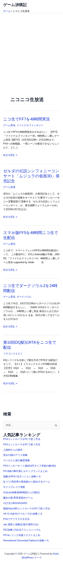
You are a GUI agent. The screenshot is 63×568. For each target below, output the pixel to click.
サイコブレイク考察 (14, 487)
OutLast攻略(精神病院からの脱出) (21, 492)
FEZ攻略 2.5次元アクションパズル (22, 530)
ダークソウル (24, 296)
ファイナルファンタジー (30, 125)
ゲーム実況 (9, 125)
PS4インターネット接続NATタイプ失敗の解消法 (29, 465)
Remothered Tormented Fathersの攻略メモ (26, 540)
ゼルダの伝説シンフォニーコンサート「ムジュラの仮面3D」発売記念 (31, 176)
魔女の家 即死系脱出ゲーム (18, 497)
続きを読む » (10, 155)
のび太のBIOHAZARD (15, 503)
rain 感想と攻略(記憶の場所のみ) (20, 524)
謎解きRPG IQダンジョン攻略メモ (22, 476)
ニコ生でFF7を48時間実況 (26, 119)
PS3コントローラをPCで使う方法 (21, 439)
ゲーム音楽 (9, 187)
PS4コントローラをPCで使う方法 (21, 444)
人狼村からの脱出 (13, 450)
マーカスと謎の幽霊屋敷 (16, 460)
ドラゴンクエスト (13, 353)
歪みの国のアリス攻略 (15, 455)
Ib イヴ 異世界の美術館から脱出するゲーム (26, 481)
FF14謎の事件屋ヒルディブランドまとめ (25, 471)
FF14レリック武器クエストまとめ (21, 535)
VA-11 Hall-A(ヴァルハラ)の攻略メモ (22, 513)
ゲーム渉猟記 (15, 5)
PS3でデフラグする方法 (16, 519)
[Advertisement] (31, 46)
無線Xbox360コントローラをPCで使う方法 (26, 508)
